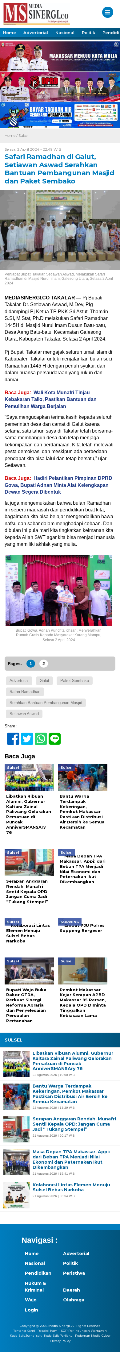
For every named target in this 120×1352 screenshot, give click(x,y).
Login (31, 1310)
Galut (44, 680)
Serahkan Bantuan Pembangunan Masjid (46, 702)
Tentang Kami (24, 1331)
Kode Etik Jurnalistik (26, 1336)
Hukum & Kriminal (35, 1287)
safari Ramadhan (25, 691)
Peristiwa (74, 1273)
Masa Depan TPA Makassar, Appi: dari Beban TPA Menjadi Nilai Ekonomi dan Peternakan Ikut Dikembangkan (71, 1159)
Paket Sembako (74, 680)
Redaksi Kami (48, 1331)
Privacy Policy (60, 1341)
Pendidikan (38, 1273)
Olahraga (73, 1300)
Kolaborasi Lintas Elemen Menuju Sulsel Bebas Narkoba (71, 1187)
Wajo (31, 1300)
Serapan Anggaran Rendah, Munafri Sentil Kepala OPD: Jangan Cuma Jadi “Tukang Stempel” (74, 1124)
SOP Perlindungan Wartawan (84, 1331)
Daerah (71, 1290)
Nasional (64, 32)
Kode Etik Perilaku (58, 1336)
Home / (11, 135)
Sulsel (23, 135)
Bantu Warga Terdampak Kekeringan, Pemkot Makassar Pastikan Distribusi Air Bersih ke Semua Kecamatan (70, 1094)
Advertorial (35, 32)
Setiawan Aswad (24, 713)
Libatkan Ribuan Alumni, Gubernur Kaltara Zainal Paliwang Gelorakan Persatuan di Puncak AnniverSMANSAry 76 (73, 1061)
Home (9, 32)
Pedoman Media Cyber (92, 1336)
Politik (88, 32)
